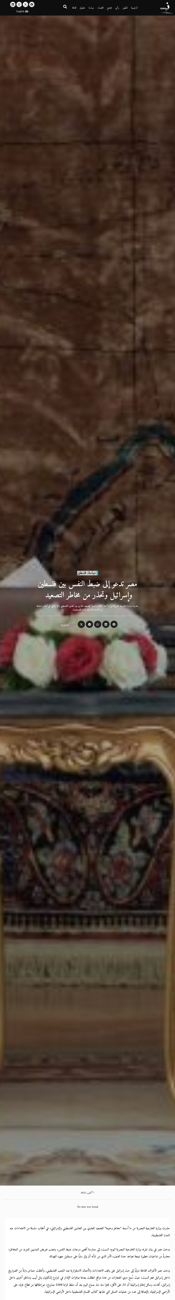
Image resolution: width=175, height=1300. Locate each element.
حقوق (82, 7)
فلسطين (81, 573)
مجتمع (109, 7)
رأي (117, 7)
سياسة (91, 7)
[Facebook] (32, 4)
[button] (114, 624)
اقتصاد (101, 7)
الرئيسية (134, 7)
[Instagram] (19, 4)
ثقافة (74, 7)
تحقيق (125, 7)
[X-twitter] (25, 4)
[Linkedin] (13, 4)
